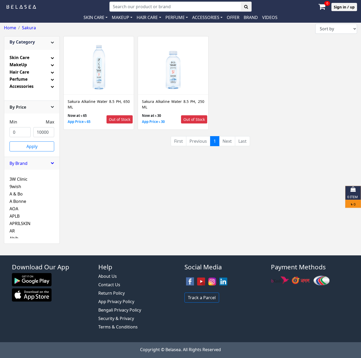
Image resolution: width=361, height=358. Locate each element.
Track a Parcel (202, 297)
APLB (15, 216)
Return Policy (111, 293)
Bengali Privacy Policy (119, 310)
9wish (15, 186)
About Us (107, 276)
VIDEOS (269, 17)
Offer (233, 17)
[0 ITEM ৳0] (180, 252)
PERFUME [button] (175, 17)
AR (12, 231)
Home (10, 28)
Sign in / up (344, 6)
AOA (14, 209)
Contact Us (109, 285)
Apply (32, 146)
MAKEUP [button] (120, 17)
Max (50, 122)
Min (13, 122)
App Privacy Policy (116, 301)
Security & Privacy (116, 318)
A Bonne (18, 201)
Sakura (29, 28)
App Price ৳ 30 (153, 121)
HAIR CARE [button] (147, 17)
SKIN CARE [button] (94, 17)
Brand (251, 17)
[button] (207, 17)
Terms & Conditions (118, 327)
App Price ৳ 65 (79, 121)
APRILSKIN (20, 223)
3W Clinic (18, 179)
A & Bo (16, 194)
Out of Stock (119, 119)
